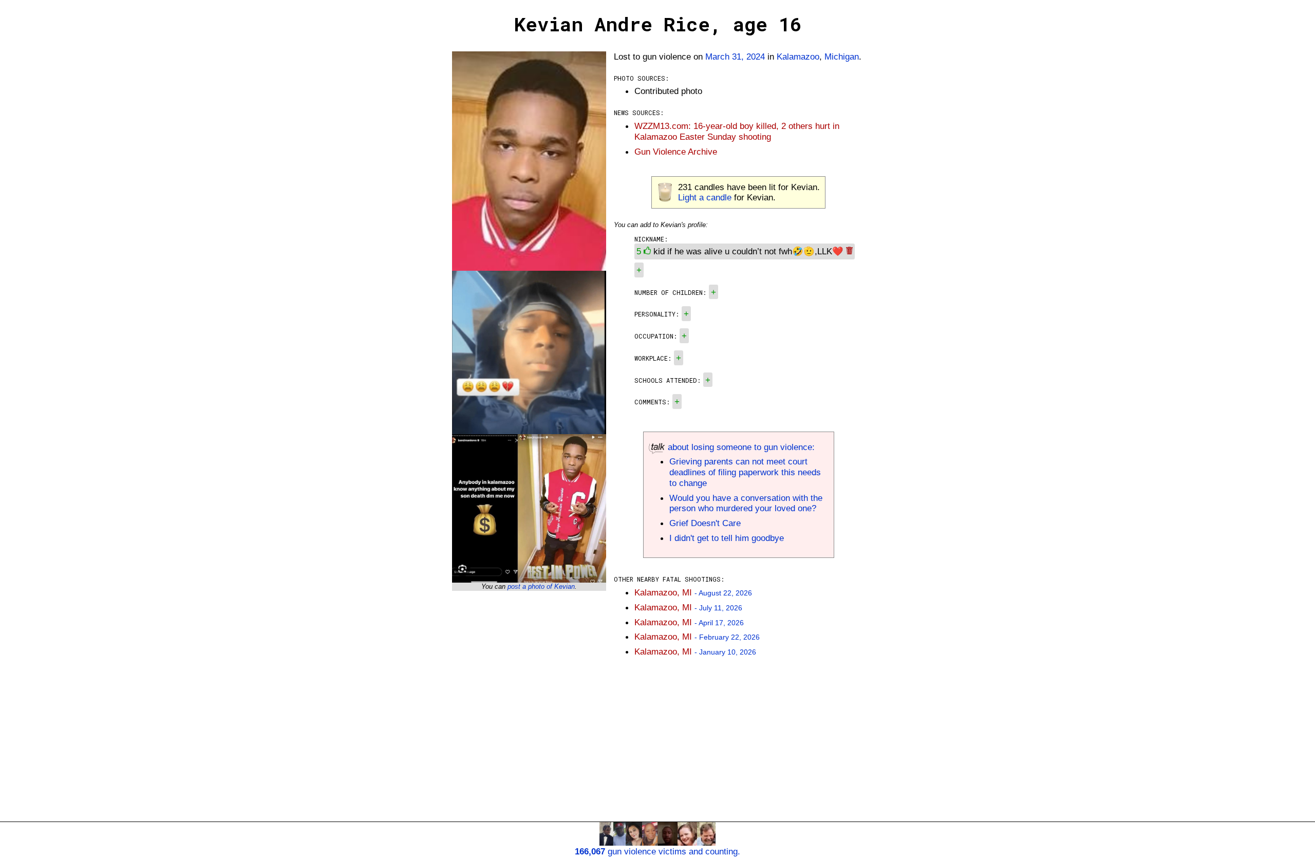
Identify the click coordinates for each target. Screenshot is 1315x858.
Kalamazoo (798, 56)
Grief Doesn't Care (705, 523)
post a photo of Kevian (541, 586)
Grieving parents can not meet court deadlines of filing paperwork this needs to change (745, 472)
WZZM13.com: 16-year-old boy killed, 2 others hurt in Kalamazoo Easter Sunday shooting (736, 131)
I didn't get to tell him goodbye (726, 538)
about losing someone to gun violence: (740, 447)
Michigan (841, 56)
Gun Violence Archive (675, 151)
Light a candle (704, 197)
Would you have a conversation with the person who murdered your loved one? (745, 503)
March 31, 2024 (735, 56)
